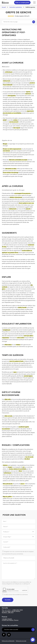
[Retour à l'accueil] (7, 3)
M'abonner (33, 629)
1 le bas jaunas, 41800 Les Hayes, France (10, 619)
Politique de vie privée (21, 640)
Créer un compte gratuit (22, 2)
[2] (9, 16)
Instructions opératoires (15, 7)
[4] (12, 16)
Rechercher (33, 21)
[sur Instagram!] (9, 635)
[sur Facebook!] (4, 635)
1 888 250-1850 (17, 610)
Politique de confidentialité (8, 640)
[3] (11, 16)
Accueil (4, 7)
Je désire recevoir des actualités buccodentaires (16, 594)
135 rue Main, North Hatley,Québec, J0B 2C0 (11, 612)
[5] (13, 16)
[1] (8, 16)
